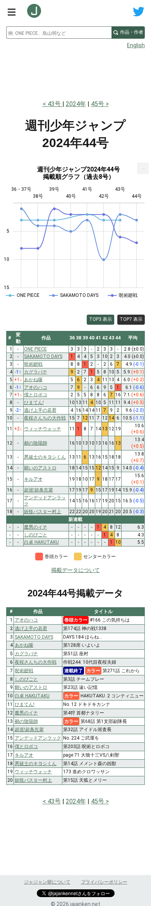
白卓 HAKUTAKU (32, 696)
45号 (97, 104)
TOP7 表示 (131, 319)
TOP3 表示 (100, 319)
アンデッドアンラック (38, 738)
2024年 (76, 104)
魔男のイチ (26, 713)
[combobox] (59, 32)
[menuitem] (143, 168)
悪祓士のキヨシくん (36, 763)
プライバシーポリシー (104, 882)
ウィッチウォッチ (33, 771)
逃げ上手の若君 (31, 628)
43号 (55, 104)
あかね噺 (24, 645)
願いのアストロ (31, 687)
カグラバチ (26, 653)
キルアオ (24, 755)
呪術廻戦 (24, 670)
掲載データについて (75, 570)
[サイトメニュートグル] (12, 11)
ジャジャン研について (47, 882)
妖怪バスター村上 (33, 780)
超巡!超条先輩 (29, 729)
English (136, 45)
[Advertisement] (75, 72)
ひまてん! (24, 704)
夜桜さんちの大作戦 (36, 662)
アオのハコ (26, 620)
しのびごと (26, 679)
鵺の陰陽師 (26, 721)
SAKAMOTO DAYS (34, 637)
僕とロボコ (26, 746)
